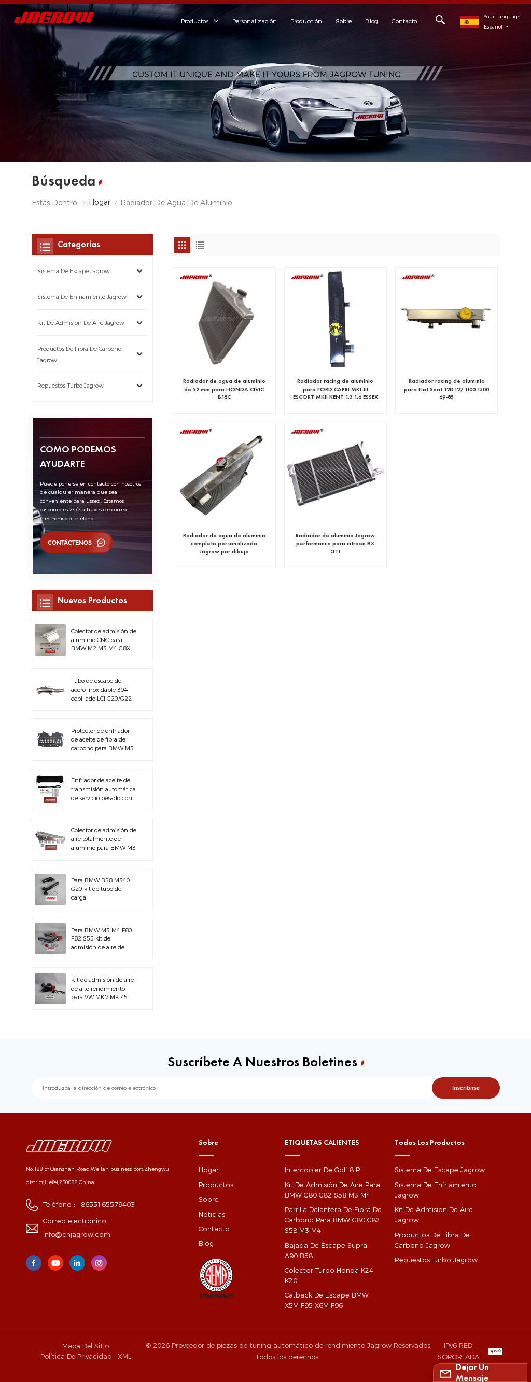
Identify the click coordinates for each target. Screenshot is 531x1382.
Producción (306, 21)
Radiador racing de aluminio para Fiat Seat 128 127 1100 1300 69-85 (446, 389)
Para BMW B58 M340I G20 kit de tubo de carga (101, 889)
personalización (254, 21)
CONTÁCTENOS (70, 542)
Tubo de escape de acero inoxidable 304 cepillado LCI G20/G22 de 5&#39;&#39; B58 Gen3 (101, 690)
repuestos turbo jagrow (70, 385)
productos (216, 1185)
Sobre (344, 21)
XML (124, 1356)
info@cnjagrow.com (76, 1234)
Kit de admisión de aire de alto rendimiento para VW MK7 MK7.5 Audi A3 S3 (102, 989)
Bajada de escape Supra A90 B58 (326, 1251)
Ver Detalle (218, 401)
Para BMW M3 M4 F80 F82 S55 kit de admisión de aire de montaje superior (101, 939)
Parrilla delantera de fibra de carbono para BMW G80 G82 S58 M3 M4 (333, 1220)
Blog (371, 21)
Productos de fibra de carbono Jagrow (79, 354)
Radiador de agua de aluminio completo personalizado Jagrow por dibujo (224, 543)
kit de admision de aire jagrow (80, 322)
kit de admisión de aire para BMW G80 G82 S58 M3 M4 (332, 1190)
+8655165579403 (106, 1204)
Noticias (212, 1214)
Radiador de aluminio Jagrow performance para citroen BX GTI (335, 543)
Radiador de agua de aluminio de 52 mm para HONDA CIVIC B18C (224, 389)
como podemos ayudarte (78, 456)
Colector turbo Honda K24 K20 (329, 1275)
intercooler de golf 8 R (322, 1170)
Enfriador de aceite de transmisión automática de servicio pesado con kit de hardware (103, 789)
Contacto (404, 21)
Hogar (99, 202)
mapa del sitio (85, 1346)
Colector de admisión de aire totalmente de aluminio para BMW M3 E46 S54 (103, 839)
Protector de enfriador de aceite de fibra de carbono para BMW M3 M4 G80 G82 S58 (102, 739)
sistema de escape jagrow (73, 271)
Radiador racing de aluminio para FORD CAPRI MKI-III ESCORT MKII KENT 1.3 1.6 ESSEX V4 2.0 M (335, 389)
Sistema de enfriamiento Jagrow (82, 297)
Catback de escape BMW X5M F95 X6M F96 (327, 1300)
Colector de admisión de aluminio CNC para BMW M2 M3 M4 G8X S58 (103, 640)
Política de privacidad (76, 1356)
